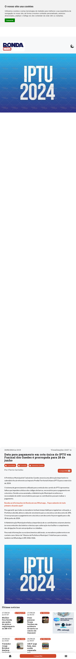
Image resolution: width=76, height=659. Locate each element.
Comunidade (11, 465)
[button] (9, 574)
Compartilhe (64, 471)
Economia (23, 465)
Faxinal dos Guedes (37, 465)
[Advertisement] (63, 645)
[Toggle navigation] (66, 656)
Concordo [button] (9, 20)
